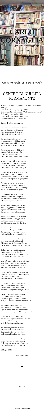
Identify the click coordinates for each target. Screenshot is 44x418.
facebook (27, 408)
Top (41, 415)
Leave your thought (22, 355)
